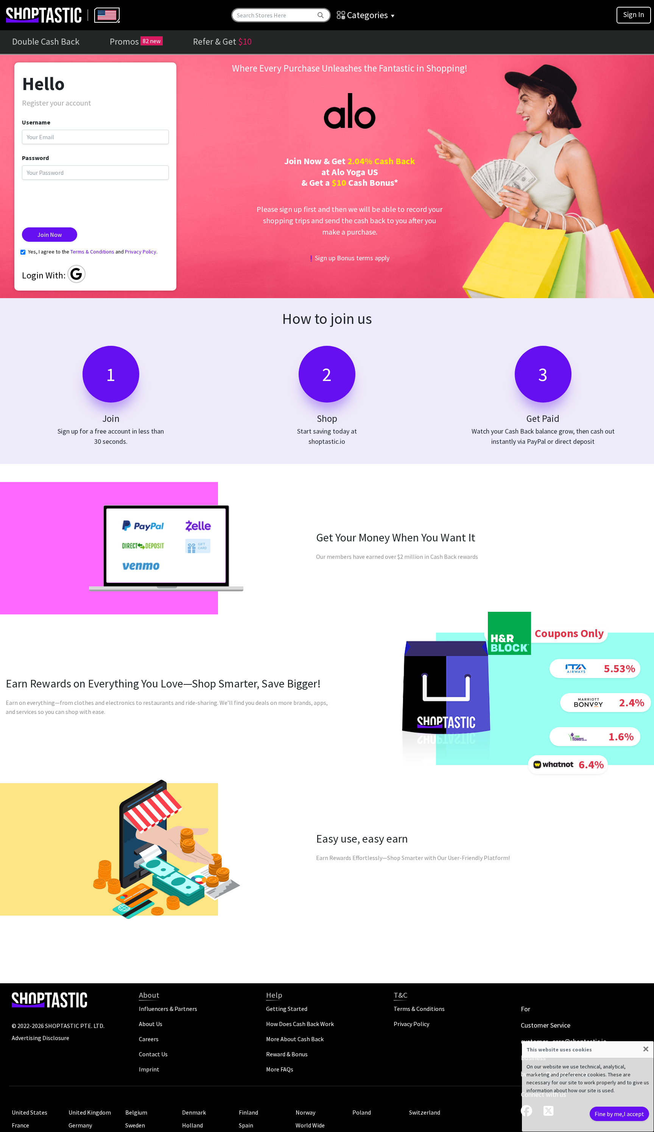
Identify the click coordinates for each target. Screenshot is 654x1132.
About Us (150, 1024)
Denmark (194, 1112)
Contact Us (153, 1054)
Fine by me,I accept (619, 1114)
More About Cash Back (295, 1039)
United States (29, 1112)
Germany (80, 1125)
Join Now (49, 234)
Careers (149, 1039)
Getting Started (286, 1008)
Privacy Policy (140, 251)
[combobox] (107, 15)
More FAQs (279, 1069)
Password (35, 158)
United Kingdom (90, 1112)
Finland (248, 1112)
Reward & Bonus (287, 1054)
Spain (246, 1125)
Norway (305, 1112)
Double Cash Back (45, 41)
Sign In (633, 14)
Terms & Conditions (92, 251)
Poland (361, 1112)
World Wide (310, 1125)
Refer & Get (222, 41)
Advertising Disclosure (40, 1038)
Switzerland (424, 1112)
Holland (192, 1125)
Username (36, 122)
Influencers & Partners (168, 1008)
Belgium (136, 1112)
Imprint (149, 1069)
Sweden (135, 1125)
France (20, 1125)
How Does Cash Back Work (300, 1024)
